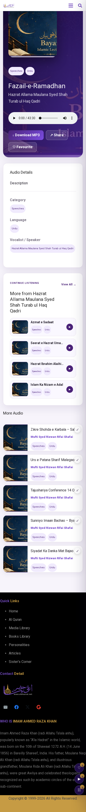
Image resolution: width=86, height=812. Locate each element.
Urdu (30, 71)
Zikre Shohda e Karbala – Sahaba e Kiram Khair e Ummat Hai (55, 429)
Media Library (19, 628)
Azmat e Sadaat (42, 322)
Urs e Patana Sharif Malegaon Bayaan (55, 460)
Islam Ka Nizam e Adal (47, 384)
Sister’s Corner (20, 662)
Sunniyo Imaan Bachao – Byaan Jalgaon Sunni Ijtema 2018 (55, 520)
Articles (15, 653)
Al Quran (15, 619)
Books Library (19, 636)
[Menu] (71, 5)
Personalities (19, 645)
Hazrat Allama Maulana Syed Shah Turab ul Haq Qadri (42, 248)
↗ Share (57, 135)
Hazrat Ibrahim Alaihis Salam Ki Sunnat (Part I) (47, 364)
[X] (27, 707)
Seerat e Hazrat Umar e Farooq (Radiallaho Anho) (47, 343)
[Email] (5, 707)
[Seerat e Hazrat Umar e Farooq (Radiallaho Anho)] (20, 348)
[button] (80, 5)
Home (13, 611)
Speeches (16, 71)
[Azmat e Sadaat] (20, 327)
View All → (68, 284)
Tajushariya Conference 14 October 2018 (55, 490)
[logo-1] (9, 5)
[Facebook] (16, 707)
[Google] (38, 707)
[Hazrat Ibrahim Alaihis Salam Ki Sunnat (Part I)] (20, 369)
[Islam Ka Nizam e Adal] (20, 389)
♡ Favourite (23, 147)
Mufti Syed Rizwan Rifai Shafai (52, 436)
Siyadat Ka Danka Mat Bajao (52, 551)
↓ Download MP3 (26, 135)
